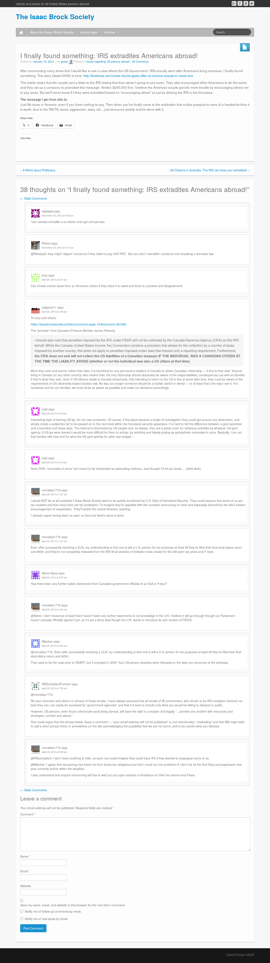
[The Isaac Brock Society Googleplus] (234, 3)
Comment (27, 814)
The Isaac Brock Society (55, 16)
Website (25, 886)
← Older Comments (33, 198)
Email (25, 871)
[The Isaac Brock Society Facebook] (240, 3)
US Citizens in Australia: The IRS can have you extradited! (208, 170)
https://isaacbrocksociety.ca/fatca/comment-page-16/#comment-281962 (78, 324)
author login (89, 32)
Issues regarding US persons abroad (107, 61)
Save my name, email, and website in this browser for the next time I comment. (73, 905)
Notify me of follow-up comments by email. (53, 911)
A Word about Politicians (39, 170)
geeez (64, 61)
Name (25, 856)
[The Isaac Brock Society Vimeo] (245, 3)
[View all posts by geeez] (71, 61)
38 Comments (140, 61)
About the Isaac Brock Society (52, 32)
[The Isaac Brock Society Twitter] (251, 3)
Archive (109, 32)
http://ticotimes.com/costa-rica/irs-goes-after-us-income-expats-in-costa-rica (138, 75)
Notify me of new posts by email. (46, 919)
